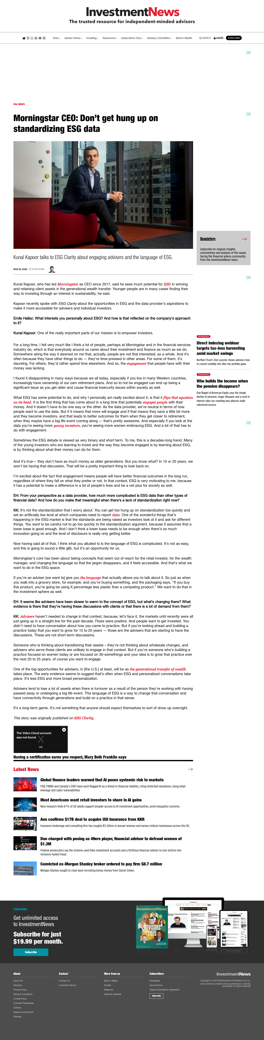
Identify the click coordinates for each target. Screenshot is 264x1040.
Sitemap (17, 1016)
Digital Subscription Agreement (165, 989)
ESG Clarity (83, 718)
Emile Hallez (38, 269)
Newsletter (155, 980)
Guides (107, 985)
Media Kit (108, 989)
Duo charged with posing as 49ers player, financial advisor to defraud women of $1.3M (111, 841)
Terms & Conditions (23, 994)
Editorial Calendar (112, 994)
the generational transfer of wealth (158, 669)
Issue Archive (156, 985)
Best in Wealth (184, 37)
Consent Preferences (23, 1003)
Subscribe (31, 952)
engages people (155, 402)
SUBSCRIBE (234, 38)
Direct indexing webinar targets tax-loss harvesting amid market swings (221, 348)
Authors (17, 1007)
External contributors (23, 1012)
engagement (136, 363)
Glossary (17, 985)
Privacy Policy (20, 989)
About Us (18, 980)
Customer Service (67, 985)
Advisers (27, 616)
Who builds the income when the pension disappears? (222, 384)
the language (90, 578)
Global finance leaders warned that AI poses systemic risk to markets (102, 779)
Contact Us (64, 980)
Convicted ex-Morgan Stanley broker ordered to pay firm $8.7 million (101, 864)
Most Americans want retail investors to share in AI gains (91, 799)
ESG (167, 284)
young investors (67, 426)
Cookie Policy (20, 998)
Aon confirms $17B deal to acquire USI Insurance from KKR (92, 819)
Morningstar (67, 284)
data (116, 515)
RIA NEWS (19, 104)
